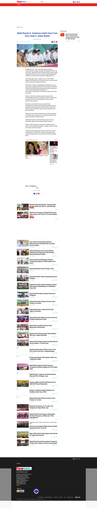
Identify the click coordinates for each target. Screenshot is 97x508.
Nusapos (61, 497)
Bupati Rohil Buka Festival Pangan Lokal (42, 268)
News (56, 209)
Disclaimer (56, 497)
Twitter (76, 497)
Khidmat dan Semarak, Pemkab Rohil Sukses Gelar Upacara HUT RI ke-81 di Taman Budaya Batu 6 (43, 214)
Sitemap (78, 497)
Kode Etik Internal (70, 497)
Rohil (56, 419)
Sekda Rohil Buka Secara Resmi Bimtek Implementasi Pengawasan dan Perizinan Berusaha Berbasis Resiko (42, 252)
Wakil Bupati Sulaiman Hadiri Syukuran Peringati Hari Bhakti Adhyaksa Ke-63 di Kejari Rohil (43, 367)
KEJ (64, 497)
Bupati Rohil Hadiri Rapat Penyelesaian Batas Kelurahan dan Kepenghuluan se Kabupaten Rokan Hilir (43, 286)
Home (18, 4)
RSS (79, 497)
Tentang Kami (40, 497)
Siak (21, 27)
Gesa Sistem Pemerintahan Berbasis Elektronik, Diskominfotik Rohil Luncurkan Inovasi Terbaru (42, 243)
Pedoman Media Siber (48, 497)
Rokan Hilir (55, 247)
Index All (46, 1)
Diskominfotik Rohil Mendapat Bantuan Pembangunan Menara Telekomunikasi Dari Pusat (43, 261)
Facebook (75, 497)
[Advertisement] (48, 16)
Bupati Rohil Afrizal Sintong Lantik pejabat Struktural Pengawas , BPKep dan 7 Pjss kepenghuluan (42, 415)
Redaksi (18, 485)
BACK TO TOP (77, 458)
